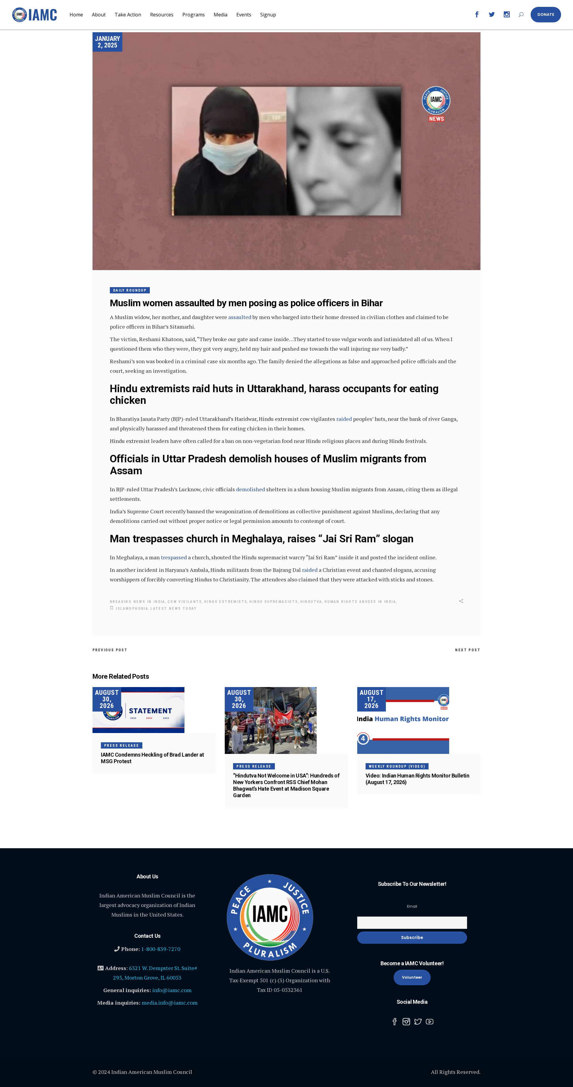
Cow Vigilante (184, 602)
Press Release (121, 745)
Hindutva (311, 602)
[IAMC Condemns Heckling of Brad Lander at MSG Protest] (154, 710)
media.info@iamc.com (170, 1002)
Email (412, 906)
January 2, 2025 (107, 42)
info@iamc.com (172, 990)
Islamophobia (132, 608)
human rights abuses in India (360, 602)
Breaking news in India (137, 602)
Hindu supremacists (273, 602)
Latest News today (173, 608)
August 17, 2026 (372, 699)
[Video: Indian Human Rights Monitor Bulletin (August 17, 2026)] (418, 720)
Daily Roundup (130, 290)
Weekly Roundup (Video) (397, 766)
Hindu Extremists (225, 602)
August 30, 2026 (107, 699)
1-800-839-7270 (160, 948)
